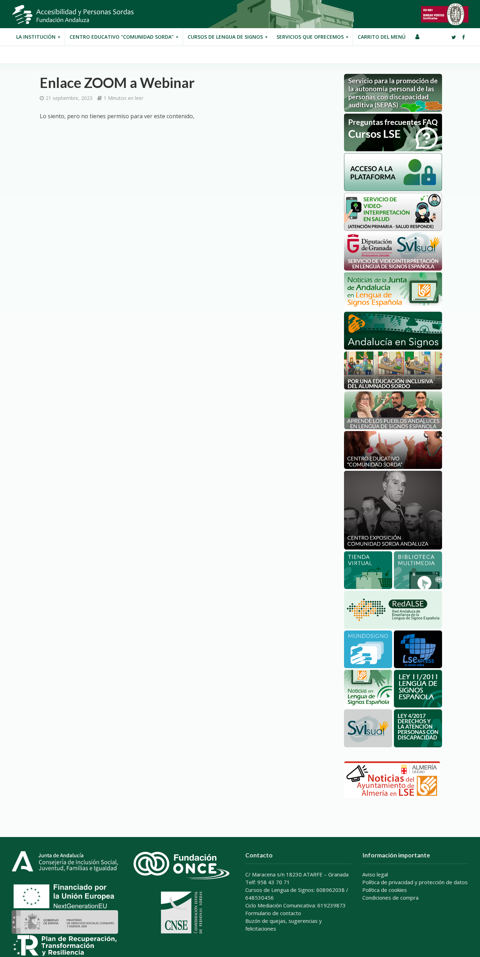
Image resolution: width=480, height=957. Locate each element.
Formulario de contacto (273, 913)
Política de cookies (384, 889)
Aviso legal (375, 874)
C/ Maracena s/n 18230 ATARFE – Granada (297, 874)
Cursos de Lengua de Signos (225, 36)
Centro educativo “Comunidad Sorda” (122, 36)
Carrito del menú (382, 36)
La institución (36, 36)
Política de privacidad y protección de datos (415, 882)
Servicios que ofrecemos (310, 36)
